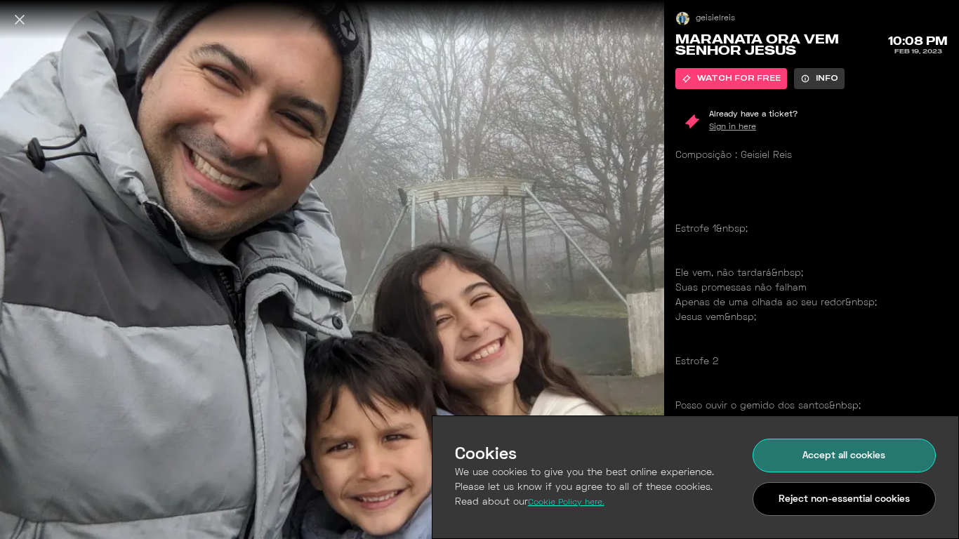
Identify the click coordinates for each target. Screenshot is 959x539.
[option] (731, 78)
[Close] (19, 19)
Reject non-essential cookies (844, 499)
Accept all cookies (843, 455)
